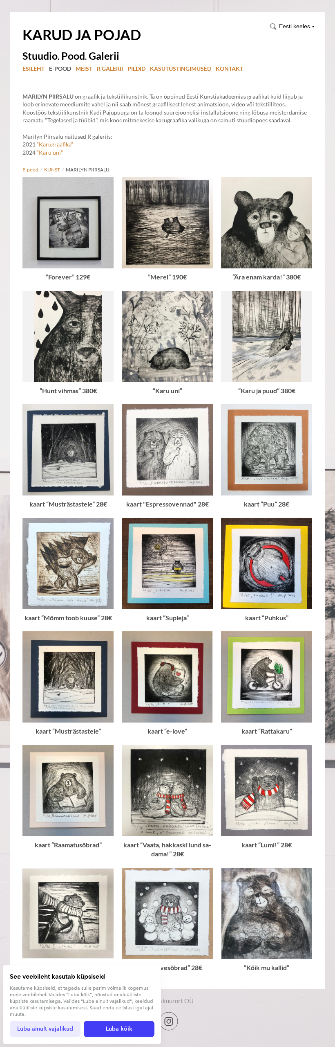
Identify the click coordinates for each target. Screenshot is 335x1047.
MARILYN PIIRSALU (87, 170)
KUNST (52, 170)
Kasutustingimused (180, 68)
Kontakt (229, 68)
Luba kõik (119, 1028)
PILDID (136, 68)
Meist (84, 68)
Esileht (33, 68)
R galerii (110, 68)
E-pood (60, 68)
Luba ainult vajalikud (45, 1028)
